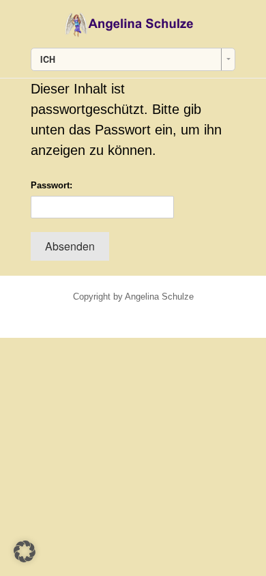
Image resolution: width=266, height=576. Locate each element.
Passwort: (51, 185)
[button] (24, 551)
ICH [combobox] (47, 59)
